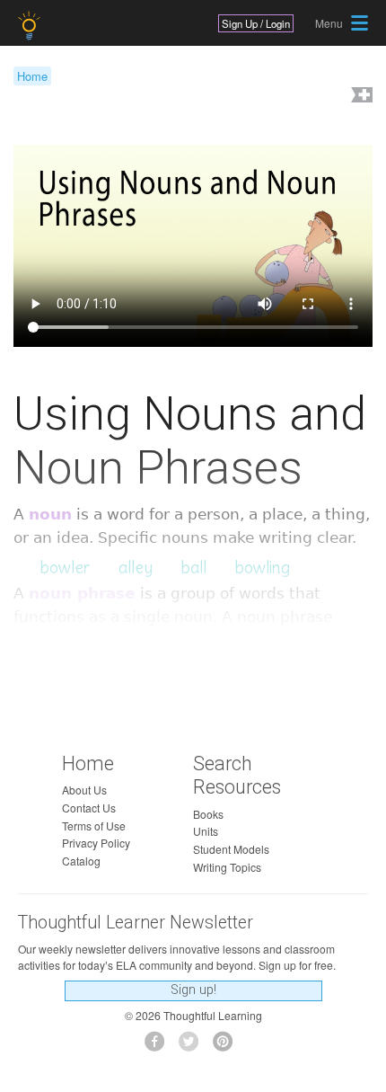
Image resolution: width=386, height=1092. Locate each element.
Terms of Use (94, 825)
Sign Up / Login (256, 23)
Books (208, 813)
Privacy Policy (96, 842)
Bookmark (360, 96)
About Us (84, 789)
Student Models (231, 849)
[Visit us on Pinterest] (227, 1046)
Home (32, 75)
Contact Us (89, 807)
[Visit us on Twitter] (193, 1046)
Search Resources (237, 775)
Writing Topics (227, 866)
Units (205, 831)
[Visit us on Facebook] (159, 1046)
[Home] (31, 25)
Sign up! (193, 990)
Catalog (81, 860)
